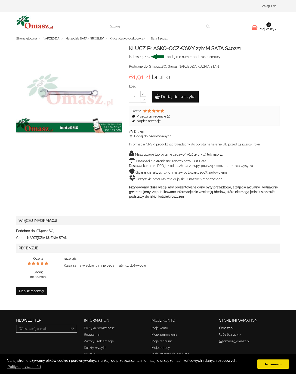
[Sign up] (72, 329)
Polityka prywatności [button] (24, 367)
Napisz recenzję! (31, 291)
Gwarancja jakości (149, 172)
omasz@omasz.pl (236, 341)
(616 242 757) (196, 154)
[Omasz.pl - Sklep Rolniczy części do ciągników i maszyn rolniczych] (57, 22)
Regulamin (92, 334)
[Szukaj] (208, 26)
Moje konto (159, 328)
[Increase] (143, 94)
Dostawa (135, 166)
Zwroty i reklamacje (99, 341)
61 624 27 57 (232, 334)
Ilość (132, 86)
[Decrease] (143, 100)
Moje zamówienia (164, 334)
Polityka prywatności (99, 328)
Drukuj (138, 131)
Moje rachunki (161, 341)
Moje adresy (160, 348)
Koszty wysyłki (95, 348)
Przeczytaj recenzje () (153, 116)
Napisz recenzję (148, 121)
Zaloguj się (269, 6)
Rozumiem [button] (273, 364)
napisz (218, 154)
